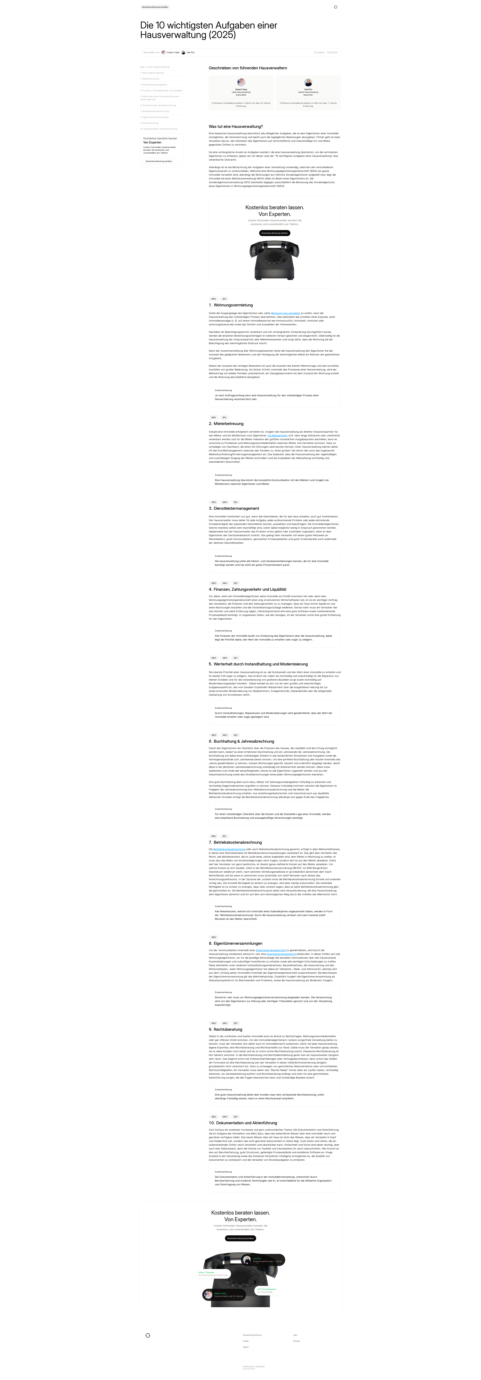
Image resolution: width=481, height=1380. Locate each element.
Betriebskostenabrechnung (229, 849)
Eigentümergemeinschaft (271, 950)
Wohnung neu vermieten (285, 313)
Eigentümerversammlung (282, 954)
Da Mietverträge (277, 435)
